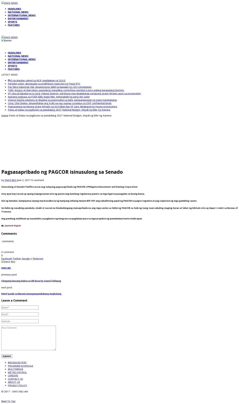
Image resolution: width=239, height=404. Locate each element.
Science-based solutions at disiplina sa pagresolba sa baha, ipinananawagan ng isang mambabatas (62, 100)
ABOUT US (14, 382)
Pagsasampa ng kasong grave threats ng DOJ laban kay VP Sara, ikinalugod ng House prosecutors (62, 106)
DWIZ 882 (10, 180)
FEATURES (14, 25)
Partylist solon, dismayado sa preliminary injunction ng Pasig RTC (44, 83)
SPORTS (12, 21)
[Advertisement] (119, 142)
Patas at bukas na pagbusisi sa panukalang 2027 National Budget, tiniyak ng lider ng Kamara (59, 109)
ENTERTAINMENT (18, 18)
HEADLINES (14, 8)
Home (4, 115)
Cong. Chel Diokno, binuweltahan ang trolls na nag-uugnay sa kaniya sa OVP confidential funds (60, 103)
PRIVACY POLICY (17, 385)
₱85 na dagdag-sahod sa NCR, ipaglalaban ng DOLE (37, 80)
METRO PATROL (17, 372)
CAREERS (13, 375)
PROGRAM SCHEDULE (20, 365)
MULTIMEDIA (15, 369)
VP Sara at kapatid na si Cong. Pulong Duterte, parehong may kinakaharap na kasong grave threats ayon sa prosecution (74, 93)
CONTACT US (15, 378)
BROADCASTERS (17, 362)
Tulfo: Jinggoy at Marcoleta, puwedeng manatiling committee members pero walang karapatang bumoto (66, 90)
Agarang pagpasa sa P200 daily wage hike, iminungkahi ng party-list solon (49, 96)
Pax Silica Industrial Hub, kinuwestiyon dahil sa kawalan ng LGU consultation (50, 86)
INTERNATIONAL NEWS (22, 15)
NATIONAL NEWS (18, 12)
